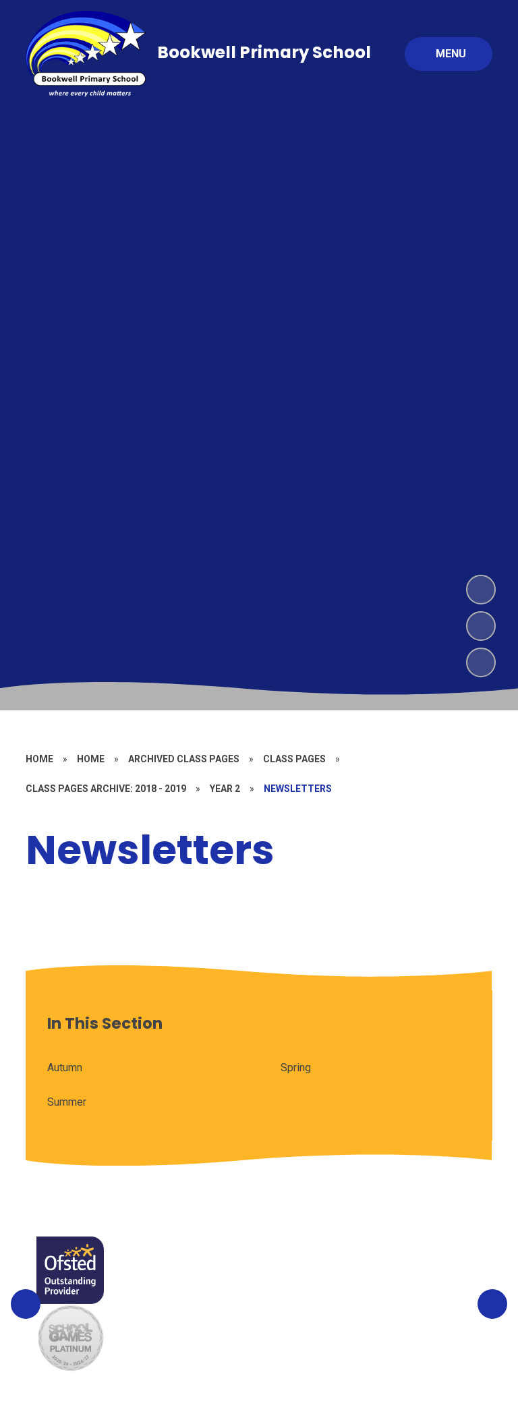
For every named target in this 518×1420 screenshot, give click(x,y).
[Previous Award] (25, 1304)
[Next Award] (492, 1304)
